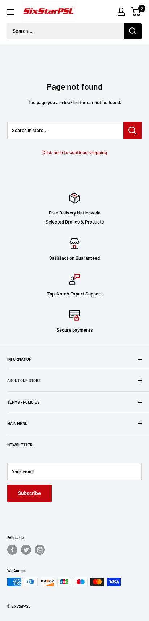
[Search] (133, 31)
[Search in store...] (132, 130)
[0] (135, 11)
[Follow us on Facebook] (12, 550)
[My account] (121, 12)
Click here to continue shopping (74, 152)
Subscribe (29, 493)
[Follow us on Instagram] (40, 550)
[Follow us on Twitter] (26, 550)
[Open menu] (10, 12)
